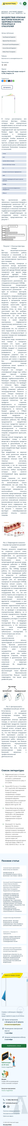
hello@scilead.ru (11, 1103)
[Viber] (11, 81)
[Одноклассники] (5, 81)
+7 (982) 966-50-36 (12, 1100)
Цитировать (7, 87)
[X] (9, 81)
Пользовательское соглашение (11, 1113)
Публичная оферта (8, 1116)
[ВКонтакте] (2, 81)
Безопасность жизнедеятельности (12, 58)
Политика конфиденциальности (11, 1111)
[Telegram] (7, 81)
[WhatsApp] (13, 81)
